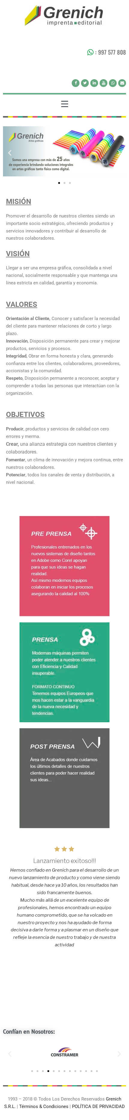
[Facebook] (76, 83)
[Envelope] (122, 83)
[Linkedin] (94, 83)
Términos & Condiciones (44, 1106)
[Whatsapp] (113, 83)
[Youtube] (103, 83)
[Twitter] (85, 83)
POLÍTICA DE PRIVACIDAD (98, 1106)
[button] (10, 152)
